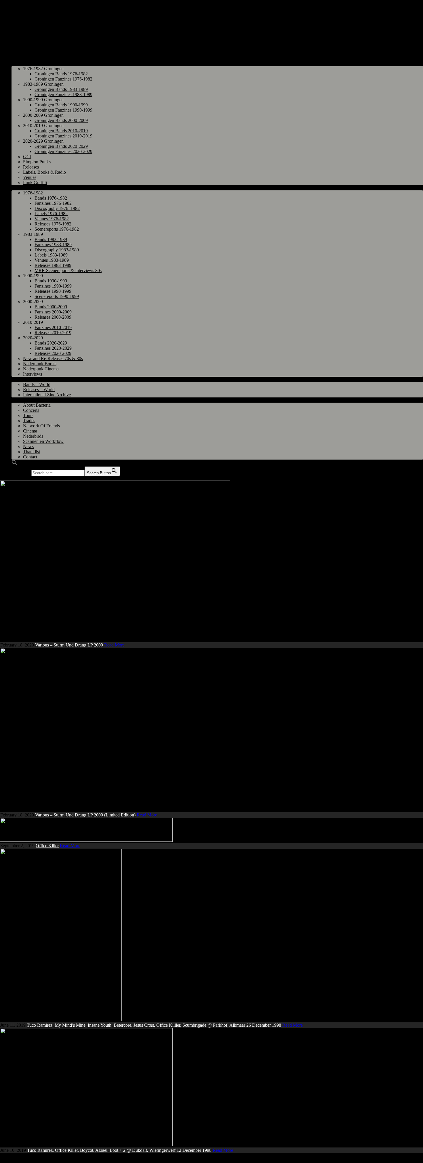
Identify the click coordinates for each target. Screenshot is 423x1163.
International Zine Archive (47, 394)
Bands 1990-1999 (51, 280)
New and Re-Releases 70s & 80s (53, 358)
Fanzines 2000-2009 (53, 311)
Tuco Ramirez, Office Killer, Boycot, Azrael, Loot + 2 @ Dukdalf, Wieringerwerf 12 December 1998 (119, 1150)
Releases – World (39, 389)
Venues (29, 177)
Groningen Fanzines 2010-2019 (63, 135)
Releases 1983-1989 (53, 265)
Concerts (31, 410)
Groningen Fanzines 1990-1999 (63, 110)
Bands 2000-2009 (51, 306)
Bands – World (36, 384)
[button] (14, 463)
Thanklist (31, 451)
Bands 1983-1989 (51, 239)
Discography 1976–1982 (57, 208)
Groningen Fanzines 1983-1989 (63, 94)
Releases (31, 166)
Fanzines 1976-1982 (53, 203)
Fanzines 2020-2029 (53, 348)
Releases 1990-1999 (53, 291)
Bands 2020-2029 (51, 343)
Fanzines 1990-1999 (53, 286)
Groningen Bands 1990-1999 (61, 104)
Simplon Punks (37, 161)
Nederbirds (33, 436)
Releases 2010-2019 (53, 332)
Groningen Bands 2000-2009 (61, 120)
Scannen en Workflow (43, 441)
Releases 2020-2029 (53, 353)
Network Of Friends (41, 425)
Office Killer (47, 845)
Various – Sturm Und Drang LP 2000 (69, 644)
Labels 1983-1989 (51, 255)
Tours (28, 415)
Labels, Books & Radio (44, 172)
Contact (30, 456)
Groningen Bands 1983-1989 (61, 89)
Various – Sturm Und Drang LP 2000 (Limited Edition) (85, 814)
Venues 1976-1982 (52, 218)
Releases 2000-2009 (53, 317)
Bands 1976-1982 (51, 198)
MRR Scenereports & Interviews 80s (68, 270)
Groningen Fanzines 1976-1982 (63, 78)
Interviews (32, 374)
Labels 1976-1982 (51, 213)
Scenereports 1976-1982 (57, 229)
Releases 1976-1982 (53, 223)
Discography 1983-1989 (57, 249)
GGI (27, 156)
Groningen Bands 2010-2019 (61, 130)
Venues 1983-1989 (52, 260)
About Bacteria (37, 405)
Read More (114, 644)
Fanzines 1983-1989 (53, 244)
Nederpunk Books (39, 363)
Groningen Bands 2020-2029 (61, 146)
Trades (29, 420)
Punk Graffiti (35, 182)
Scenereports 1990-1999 (57, 296)
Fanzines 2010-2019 (53, 327)
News (28, 446)
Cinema (30, 431)
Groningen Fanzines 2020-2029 (63, 151)
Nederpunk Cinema (41, 368)
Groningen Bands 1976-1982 (61, 73)
